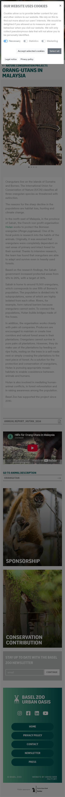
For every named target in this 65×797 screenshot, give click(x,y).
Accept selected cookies (31, 51)
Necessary (14, 41)
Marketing (52, 41)
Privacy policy (27, 59)
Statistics (33, 41)
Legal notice (11, 59)
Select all (54, 51)
